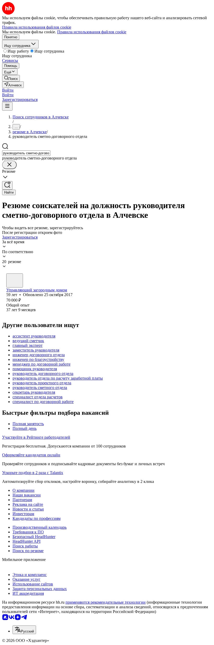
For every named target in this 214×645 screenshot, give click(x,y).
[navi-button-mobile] (7, 106)
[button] (8, 90)
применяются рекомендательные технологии (106, 602)
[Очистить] (9, 165)
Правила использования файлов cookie (91, 32)
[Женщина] (14, 280)
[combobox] (26, 153)
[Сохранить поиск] (7, 185)
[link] (11, 78)
